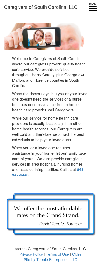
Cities (77, 254)
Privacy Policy (31, 254)
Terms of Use (57, 254)
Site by (29, 259)
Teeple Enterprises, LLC (56, 259)
